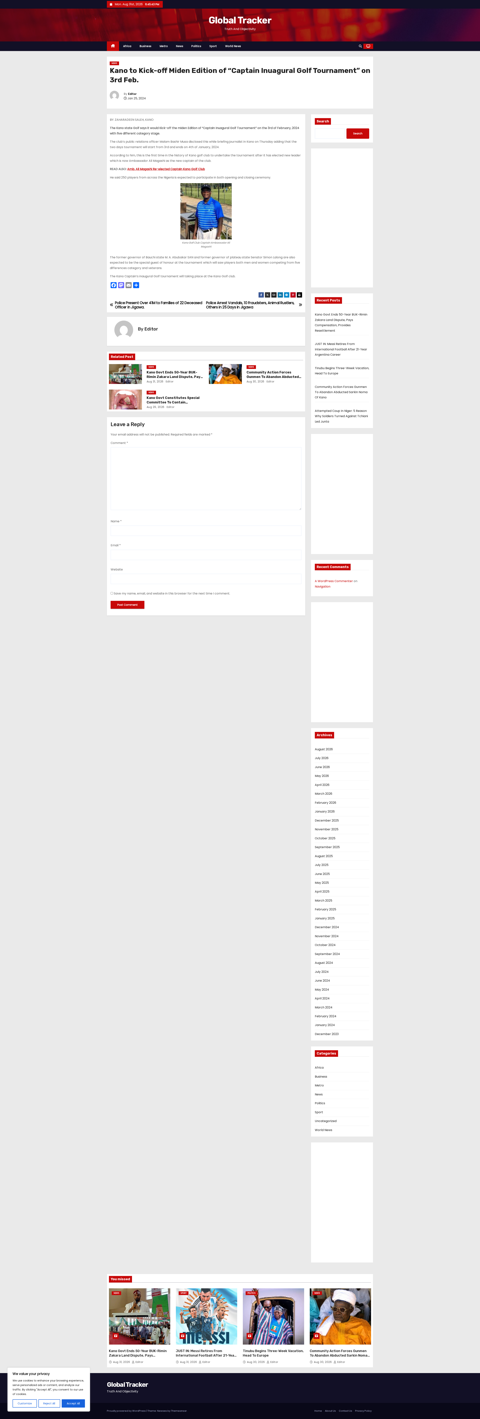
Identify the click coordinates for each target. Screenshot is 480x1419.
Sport (213, 46)
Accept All (73, 1403)
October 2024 (325, 945)
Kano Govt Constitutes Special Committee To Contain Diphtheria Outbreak (173, 402)
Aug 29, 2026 (155, 407)
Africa (127, 46)
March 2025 (323, 900)
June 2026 (322, 767)
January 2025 (325, 918)
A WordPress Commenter (334, 581)
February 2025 (325, 909)
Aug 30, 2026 (255, 381)
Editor (132, 94)
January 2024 (325, 1025)
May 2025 (322, 883)
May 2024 (322, 989)
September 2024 (327, 954)
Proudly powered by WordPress (126, 1411)
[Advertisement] (342, 219)
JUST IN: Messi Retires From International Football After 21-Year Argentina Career (341, 349)
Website (117, 569)
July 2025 (321, 865)
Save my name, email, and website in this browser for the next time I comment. (172, 593)
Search (323, 121)
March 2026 (323, 794)
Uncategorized (326, 1121)
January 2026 (325, 811)
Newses (162, 1411)
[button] (360, 46)
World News (233, 46)
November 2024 (327, 936)
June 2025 (322, 874)
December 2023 (327, 1034)
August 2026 (324, 749)
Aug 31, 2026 (155, 381)
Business (146, 46)
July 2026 (321, 758)
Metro (164, 46)
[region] (49, 1390)
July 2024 (322, 972)
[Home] (113, 46)
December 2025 (327, 820)
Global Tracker (240, 20)
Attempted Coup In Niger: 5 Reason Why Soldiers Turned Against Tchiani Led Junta (341, 416)
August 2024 (324, 963)
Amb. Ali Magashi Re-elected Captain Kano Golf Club (166, 169)
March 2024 (323, 1007)
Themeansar (179, 1411)
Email (116, 545)
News (179, 46)
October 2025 (325, 838)
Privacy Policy (363, 1411)
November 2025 (326, 829)
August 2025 (324, 856)
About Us (330, 1411)
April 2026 (322, 785)
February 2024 (325, 1016)
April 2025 (322, 891)
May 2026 (322, 776)
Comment (119, 443)
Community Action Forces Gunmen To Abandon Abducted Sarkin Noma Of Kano (273, 376)
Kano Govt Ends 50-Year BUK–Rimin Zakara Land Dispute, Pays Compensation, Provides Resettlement (138, 1358)
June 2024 (322, 980)
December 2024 (327, 927)
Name (116, 521)
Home (318, 1411)
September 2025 (327, 847)
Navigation (322, 586)
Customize (25, 1403)
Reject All (49, 1403)
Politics (196, 46)
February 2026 (325, 803)
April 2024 (322, 998)
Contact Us (345, 1411)
